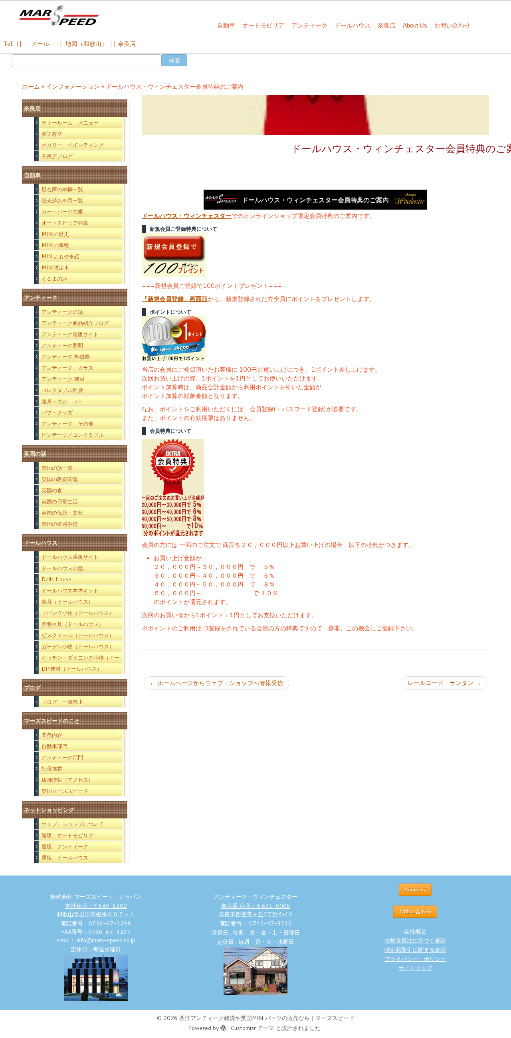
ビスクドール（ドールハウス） (78, 635)
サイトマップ (415, 968)
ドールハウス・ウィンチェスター (187, 216)
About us (415, 889)
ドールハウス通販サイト (70, 557)
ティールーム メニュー (70, 122)
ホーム (31, 86)
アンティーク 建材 (63, 378)
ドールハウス (352, 25)
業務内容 (52, 735)
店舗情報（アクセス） (67, 779)
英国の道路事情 (60, 523)
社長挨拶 (52, 768)
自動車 (226, 25)
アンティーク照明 (62, 345)
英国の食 (52, 490)
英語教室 (52, 133)
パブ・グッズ (57, 412)
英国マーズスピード (65, 790)
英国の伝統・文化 (62, 512)
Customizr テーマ (252, 1028)
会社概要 (415, 931)
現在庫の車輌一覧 (62, 189)
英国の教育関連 (60, 479)
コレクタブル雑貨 (62, 390)
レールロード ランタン (444, 683)
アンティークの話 (62, 311)
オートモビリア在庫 (65, 222)
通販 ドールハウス (65, 857)
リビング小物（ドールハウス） (78, 612)
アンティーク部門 (62, 757)
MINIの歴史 (55, 234)
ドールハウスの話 (62, 568)
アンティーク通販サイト (70, 334)
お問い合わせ (452, 25)
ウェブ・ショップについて (73, 824)
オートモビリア (263, 25)
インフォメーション (73, 86)
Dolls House (56, 579)
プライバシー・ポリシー (415, 959)
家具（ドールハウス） (67, 601)
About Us (415, 25)
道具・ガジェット (62, 401)
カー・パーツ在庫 (62, 211)
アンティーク (309, 25)
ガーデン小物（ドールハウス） (78, 646)
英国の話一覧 (57, 467)
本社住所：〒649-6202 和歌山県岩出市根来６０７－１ (96, 910)
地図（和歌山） (86, 44)
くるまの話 (54, 278)
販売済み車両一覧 (62, 200)
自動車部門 (54, 746)
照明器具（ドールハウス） (73, 624)
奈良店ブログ (57, 156)
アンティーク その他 (67, 423)
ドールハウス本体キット (70, 590)
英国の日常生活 (60, 501)
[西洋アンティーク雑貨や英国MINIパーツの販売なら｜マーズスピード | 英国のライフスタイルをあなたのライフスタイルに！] (59, 15)
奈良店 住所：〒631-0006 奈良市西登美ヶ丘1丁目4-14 (255, 910)
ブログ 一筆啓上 (62, 701)
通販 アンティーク (65, 846)
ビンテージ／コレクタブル (73, 434)
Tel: (9, 44)
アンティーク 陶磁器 (66, 356)
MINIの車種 (55, 245)
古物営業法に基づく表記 (415, 941)
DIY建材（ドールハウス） (72, 668)
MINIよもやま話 (60, 256)
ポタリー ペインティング (73, 145)
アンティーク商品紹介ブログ (75, 323)
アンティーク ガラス (67, 367)
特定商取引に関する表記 (415, 950)
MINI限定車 (55, 267)
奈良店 (387, 25)
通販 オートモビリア (67, 835)
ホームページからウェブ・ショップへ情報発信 (216, 683)
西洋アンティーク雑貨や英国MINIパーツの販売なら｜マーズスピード (267, 1018)
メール (39, 44)
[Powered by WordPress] (223, 1026)
